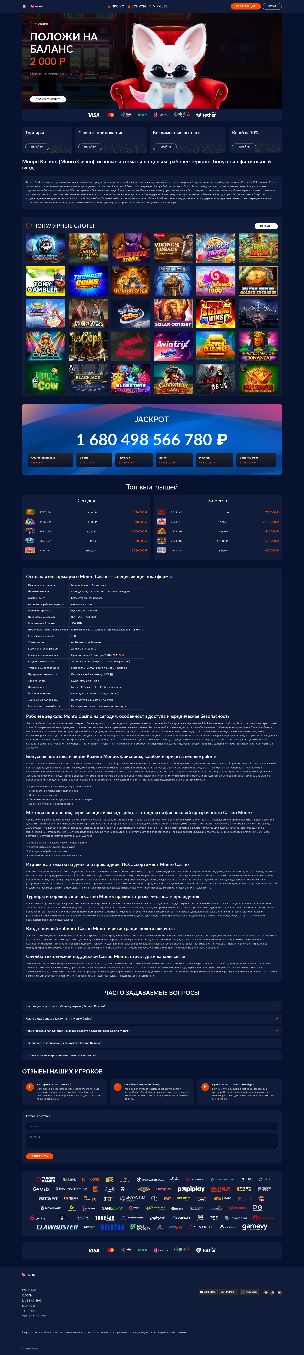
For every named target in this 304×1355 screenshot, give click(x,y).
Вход (272, 6)
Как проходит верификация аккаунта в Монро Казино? (63, 1043)
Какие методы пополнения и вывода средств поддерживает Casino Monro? (78, 1031)
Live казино (32, 1300)
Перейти (37, 146)
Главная (29, 1290)
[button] (24, 6)
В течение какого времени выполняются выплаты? (61, 1055)
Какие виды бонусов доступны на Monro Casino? (59, 1018)
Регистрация (246, 6)
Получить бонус (48, 99)
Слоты (27, 1295)
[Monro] (37, 6)
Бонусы (28, 1305)
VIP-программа (34, 1316)
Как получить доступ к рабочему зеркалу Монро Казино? (65, 1006)
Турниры (29, 1310)
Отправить (40, 1156)
